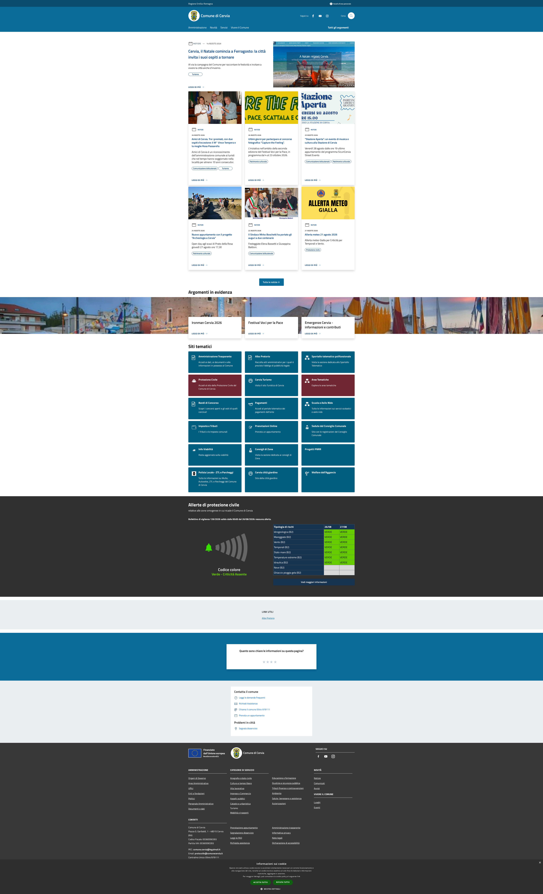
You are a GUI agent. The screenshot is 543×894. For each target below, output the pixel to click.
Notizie (197, 43)
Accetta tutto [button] (260, 882)
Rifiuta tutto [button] (283, 882)
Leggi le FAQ (236, 838)
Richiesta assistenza (240, 843)
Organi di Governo (197, 778)
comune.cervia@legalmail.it (206, 849)
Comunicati (319, 783)
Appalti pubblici (237, 798)
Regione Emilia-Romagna (200, 3)
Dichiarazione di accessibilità (285, 843)
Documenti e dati (196, 808)
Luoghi (317, 802)
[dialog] (271, 877)
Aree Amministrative (198, 783)
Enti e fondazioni (196, 793)
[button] (271, 889)
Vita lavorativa (237, 788)
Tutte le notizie (270, 282)
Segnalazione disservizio (242, 832)
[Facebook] (312, 16)
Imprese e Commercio (240, 793)
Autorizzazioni (279, 803)
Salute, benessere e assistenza (286, 798)
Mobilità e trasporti (239, 812)
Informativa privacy (281, 832)
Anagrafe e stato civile (241, 778)
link (298, 876)
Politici (191, 798)
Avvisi (317, 788)
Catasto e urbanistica (240, 803)
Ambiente (276, 793)
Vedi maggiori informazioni (314, 582)
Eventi (317, 807)
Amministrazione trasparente (286, 827)
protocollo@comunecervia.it (209, 853)
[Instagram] (326, 16)
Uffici (190, 788)
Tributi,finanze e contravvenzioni (288, 788)
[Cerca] (351, 15)
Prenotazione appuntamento (244, 827)
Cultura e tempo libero (241, 783)
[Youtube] (319, 16)
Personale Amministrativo (200, 803)
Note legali (277, 838)
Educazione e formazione (284, 778)
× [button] (540, 863)
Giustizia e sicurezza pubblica (286, 783)
